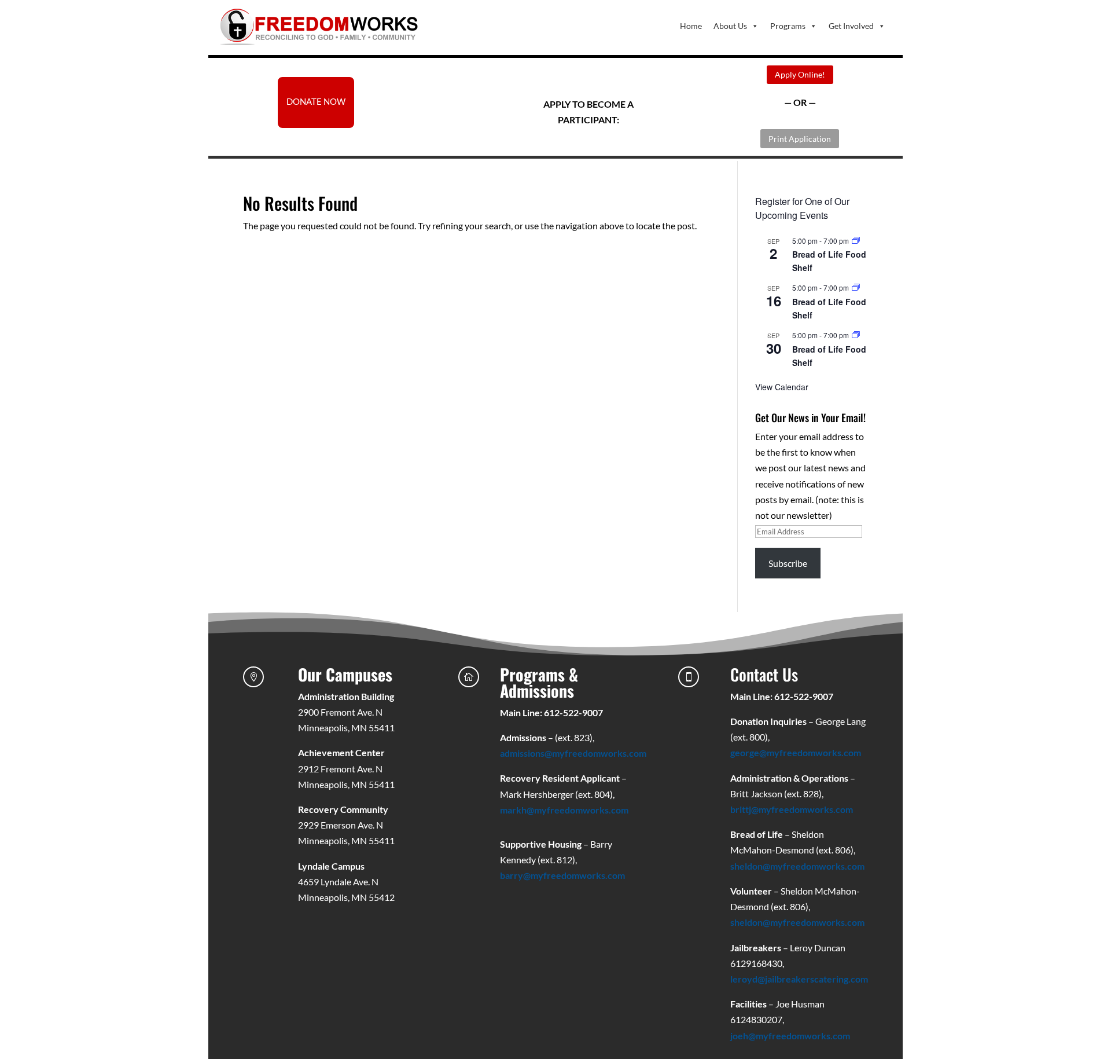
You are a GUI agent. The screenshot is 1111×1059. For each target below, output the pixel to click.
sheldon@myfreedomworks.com (797, 865)
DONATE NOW (315, 101)
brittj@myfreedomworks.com (791, 809)
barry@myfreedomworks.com (562, 875)
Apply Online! (800, 74)
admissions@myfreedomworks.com (573, 752)
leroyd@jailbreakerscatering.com (799, 978)
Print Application (799, 139)
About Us (730, 26)
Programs (787, 26)
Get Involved (851, 26)
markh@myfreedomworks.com (564, 809)
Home (691, 26)
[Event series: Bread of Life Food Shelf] (856, 240)
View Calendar (781, 387)
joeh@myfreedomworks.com (790, 1035)
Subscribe (787, 563)
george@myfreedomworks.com (795, 752)
